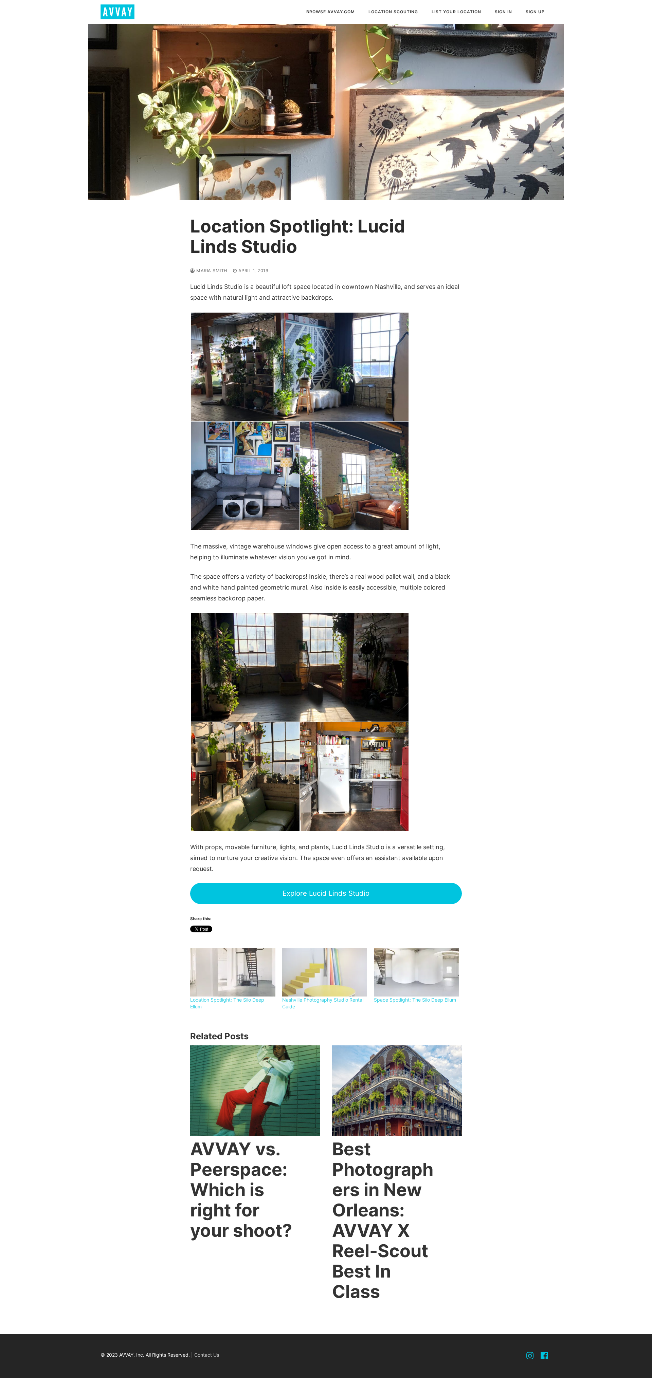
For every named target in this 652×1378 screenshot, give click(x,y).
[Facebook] (544, 1356)
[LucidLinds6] (354, 776)
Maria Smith (211, 270)
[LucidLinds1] (300, 667)
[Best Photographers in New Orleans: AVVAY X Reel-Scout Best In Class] (397, 1090)
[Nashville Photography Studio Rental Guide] (324, 972)
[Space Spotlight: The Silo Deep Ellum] (416, 972)
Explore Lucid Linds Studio (326, 893)
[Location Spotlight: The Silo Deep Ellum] (232, 972)
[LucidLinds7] (245, 776)
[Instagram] (530, 1356)
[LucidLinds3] (354, 476)
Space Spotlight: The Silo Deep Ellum (415, 1000)
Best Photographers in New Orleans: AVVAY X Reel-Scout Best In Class (382, 1220)
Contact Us (206, 1355)
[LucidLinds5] (245, 476)
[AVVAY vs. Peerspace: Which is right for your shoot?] (255, 1090)
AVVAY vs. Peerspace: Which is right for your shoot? (241, 1189)
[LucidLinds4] (300, 367)
